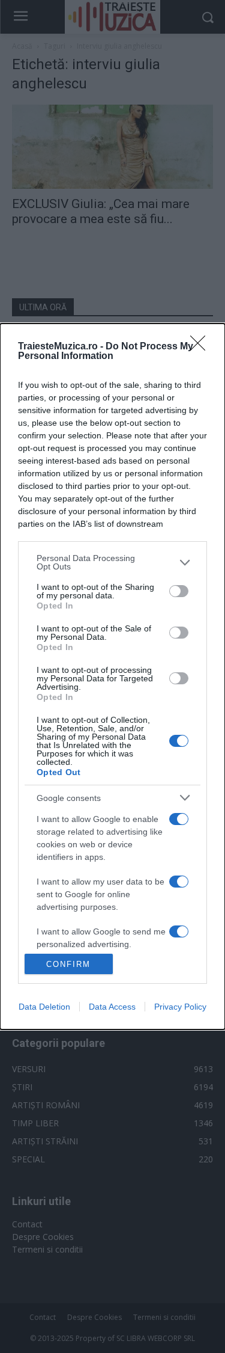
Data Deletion (44, 1006)
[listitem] (112, 562)
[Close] (201, 347)
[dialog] (112, 676)
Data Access (112, 1006)
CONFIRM (68, 964)
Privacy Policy (180, 1006)
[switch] (178, 591)
